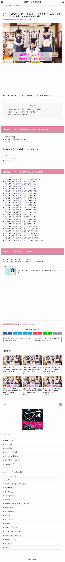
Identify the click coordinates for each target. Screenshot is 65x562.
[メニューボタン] (2, 2)
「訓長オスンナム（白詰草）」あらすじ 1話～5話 (20, 181)
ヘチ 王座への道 (10, 476)
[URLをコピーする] (57, 333)
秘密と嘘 (7, 523)
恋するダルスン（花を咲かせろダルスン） (18, 503)
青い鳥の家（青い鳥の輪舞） (14, 535)
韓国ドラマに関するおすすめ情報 (18, 115)
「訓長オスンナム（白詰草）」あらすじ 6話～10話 (20, 184)
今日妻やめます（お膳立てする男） (16, 484)
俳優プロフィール (10, 488)
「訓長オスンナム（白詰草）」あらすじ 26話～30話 (20, 193)
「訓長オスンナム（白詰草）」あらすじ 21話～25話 (20, 191)
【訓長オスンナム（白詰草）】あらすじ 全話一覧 (23, 112)
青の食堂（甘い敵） (11, 539)
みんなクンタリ (9, 464)
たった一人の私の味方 (12, 456)
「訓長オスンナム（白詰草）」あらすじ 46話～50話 (20, 202)
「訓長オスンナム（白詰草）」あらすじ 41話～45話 (20, 200)
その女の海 (8, 448)
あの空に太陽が (9, 440)
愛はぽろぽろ (9, 507)
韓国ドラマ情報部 (32, 2)
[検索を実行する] (60, 404)
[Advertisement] (32, 77)
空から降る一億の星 (11, 527)
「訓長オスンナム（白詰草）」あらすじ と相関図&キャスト (23, 179)
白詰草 (29, 324)
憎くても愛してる (10, 511)
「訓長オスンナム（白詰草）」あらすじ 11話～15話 (20, 186)
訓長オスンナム (36, 324)
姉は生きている (9, 496)
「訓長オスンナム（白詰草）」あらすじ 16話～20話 (20, 188)
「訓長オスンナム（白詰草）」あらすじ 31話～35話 (20, 195)
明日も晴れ (8, 515)
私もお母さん (9, 519)
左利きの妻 (8, 499)
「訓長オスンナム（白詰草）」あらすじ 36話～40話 (20, 198)
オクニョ (7, 468)
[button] (7, 333)
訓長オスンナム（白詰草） (10, 19)
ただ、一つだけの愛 (11, 452)
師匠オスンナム (23, 324)
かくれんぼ (8, 444)
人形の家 (7, 480)
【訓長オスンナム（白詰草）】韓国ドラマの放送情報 (24, 109)
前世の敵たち (9, 492)
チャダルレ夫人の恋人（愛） (14, 472)
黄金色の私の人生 (10, 547)
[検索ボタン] (63, 2)
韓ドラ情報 (8, 543)
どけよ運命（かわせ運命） (13, 460)
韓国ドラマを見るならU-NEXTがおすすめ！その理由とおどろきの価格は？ (38, 271)
